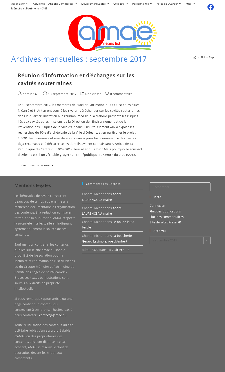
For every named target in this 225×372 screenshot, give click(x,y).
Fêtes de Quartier (167, 3)
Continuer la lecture (39, 166)
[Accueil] (194, 57)
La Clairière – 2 (118, 250)
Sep (211, 57)
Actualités (39, 3)
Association (18, 3)
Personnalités (140, 3)
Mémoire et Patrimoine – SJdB (29, 8)
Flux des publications (165, 211)
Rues (189, 3)
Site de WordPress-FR (165, 222)
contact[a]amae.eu (53, 315)
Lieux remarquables (93, 3)
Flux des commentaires (167, 217)
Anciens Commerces (61, 3)
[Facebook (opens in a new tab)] (210, 7)
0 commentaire (121, 94)
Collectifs (119, 3)
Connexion (157, 205)
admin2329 (31, 94)
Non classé (93, 94)
